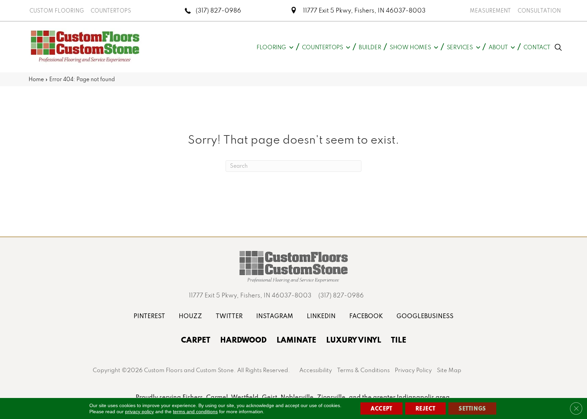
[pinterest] (149, 316)
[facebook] (366, 316)
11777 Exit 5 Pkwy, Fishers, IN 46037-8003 (364, 10)
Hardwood (243, 339)
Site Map (449, 370)
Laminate (296, 339)
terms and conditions (195, 411)
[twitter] (229, 316)
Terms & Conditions (363, 370)
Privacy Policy (413, 370)
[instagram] (274, 316)
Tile (398, 339)
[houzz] (190, 316)
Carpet (195, 339)
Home (36, 79)
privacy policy (139, 411)
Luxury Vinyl (353, 339)
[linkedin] (321, 316)
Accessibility (315, 370)
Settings (472, 408)
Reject (425, 408)
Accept (381, 408)
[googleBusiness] (424, 316)
